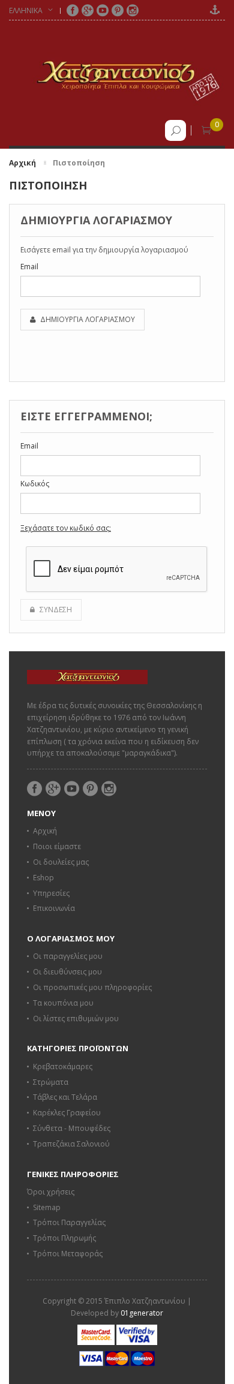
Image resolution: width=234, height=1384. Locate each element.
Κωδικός (34, 484)
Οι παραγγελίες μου (68, 956)
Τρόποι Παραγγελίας (69, 1222)
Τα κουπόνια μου (63, 1003)
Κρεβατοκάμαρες (62, 1066)
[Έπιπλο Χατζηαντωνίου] (117, 75)
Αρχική (22, 163)
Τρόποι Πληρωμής (64, 1238)
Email (29, 266)
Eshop (43, 877)
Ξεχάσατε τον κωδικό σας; (65, 528)
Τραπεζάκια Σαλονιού (71, 1144)
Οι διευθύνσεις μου (67, 972)
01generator (142, 1313)
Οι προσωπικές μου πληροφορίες (92, 987)
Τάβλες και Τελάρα (65, 1097)
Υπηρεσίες (51, 893)
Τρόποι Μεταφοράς (68, 1253)
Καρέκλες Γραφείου (67, 1113)
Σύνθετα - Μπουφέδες (71, 1128)
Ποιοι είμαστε (57, 846)
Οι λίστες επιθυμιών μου (76, 1018)
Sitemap (47, 1207)
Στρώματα (50, 1082)
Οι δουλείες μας (61, 862)
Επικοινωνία (54, 908)
